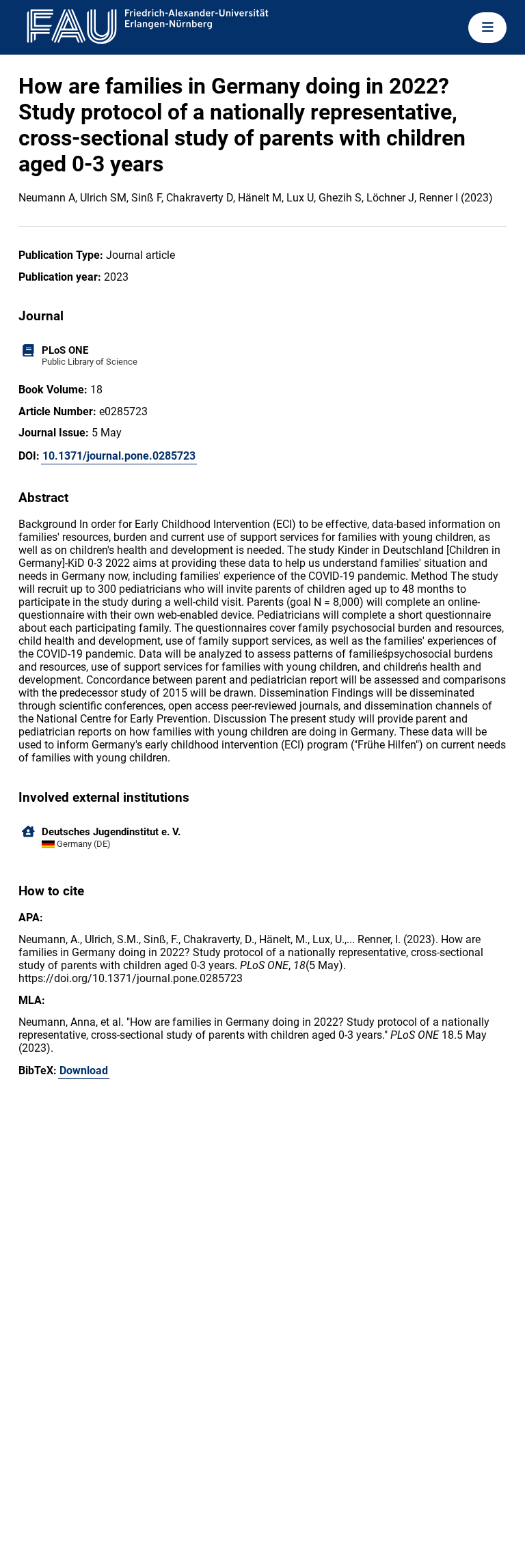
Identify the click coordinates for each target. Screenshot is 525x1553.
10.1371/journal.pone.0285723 (119, 455)
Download (83, 1070)
